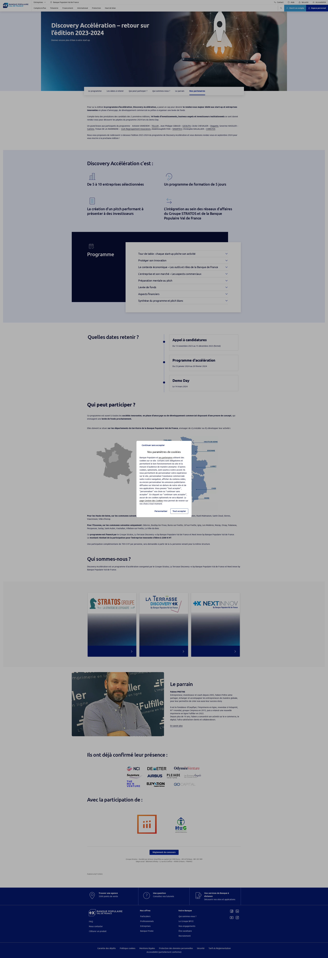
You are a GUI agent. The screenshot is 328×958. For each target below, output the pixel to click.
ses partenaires (165, 457)
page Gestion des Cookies (151, 500)
